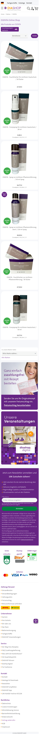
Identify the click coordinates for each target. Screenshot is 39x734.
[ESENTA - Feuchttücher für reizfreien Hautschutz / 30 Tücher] (19, 65)
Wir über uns (6, 624)
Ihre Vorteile (6, 620)
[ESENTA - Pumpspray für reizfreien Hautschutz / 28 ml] (19, 115)
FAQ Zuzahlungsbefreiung (11, 650)
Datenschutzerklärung (27, 539)
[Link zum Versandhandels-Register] (32, 556)
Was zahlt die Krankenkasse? (12, 654)
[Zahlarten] (19, 575)
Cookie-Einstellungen (9, 707)
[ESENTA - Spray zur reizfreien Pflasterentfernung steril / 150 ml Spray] (19, 215)
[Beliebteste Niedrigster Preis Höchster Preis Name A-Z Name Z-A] (19, 36)
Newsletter (6, 684)
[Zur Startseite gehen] (13, 8)
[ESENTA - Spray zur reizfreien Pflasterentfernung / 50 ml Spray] (19, 165)
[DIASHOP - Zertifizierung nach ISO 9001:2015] (7, 558)
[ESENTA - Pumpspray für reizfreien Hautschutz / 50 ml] (19, 315)
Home (2, 14)
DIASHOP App (7, 690)
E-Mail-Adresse (5, 497)
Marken (8, 14)
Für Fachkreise (7, 667)
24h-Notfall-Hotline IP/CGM (12, 694)
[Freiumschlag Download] (19, 386)
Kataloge (22, 3)
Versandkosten (7, 590)
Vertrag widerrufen (8, 720)
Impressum (6, 727)
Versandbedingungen (9, 594)
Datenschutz (6, 703)
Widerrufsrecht (7, 717)
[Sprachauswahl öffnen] (2, 3)
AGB (3, 723)
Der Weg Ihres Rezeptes (10, 647)
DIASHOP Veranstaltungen (11, 637)
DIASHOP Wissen (8, 660)
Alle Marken (6, 357)
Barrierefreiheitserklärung (11, 713)
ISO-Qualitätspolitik (9, 657)
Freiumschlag (7, 600)
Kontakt (5, 677)
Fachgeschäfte (12, 3)
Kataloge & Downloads (10, 680)
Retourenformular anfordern (12, 604)
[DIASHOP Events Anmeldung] (19, 438)
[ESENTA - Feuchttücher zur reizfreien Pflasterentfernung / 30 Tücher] (19, 265)
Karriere (4, 617)
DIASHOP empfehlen (9, 687)
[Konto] (32, 8)
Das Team (5, 627)
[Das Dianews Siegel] (19, 558)
